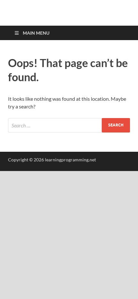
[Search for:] (69, 125)
